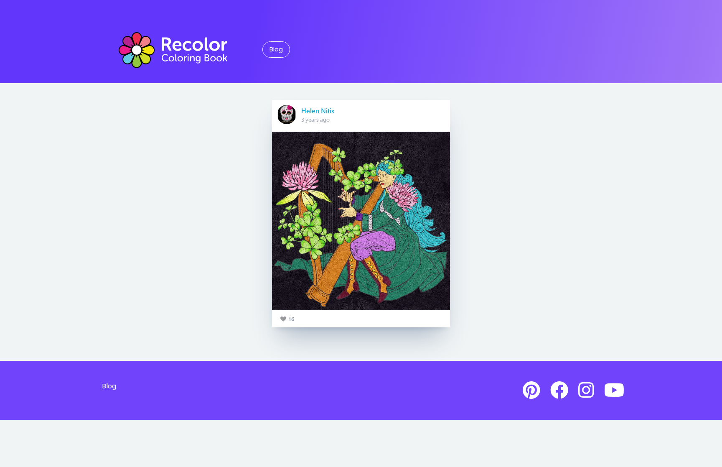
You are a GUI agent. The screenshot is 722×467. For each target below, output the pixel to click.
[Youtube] (614, 390)
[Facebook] (559, 390)
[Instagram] (586, 390)
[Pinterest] (531, 390)
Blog (276, 49)
